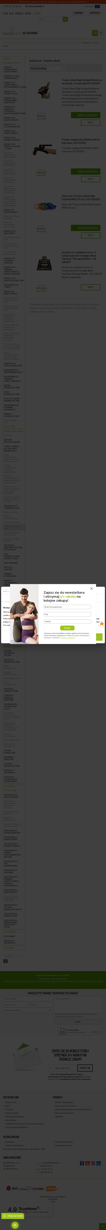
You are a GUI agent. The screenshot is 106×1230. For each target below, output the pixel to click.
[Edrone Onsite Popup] (53, 615)
